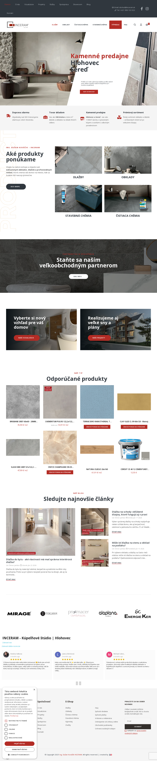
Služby (39, 718)
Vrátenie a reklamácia (103, 718)
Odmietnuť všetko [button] (19, 749)
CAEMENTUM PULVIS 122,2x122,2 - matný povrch (60, 421)
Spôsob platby (100, 715)
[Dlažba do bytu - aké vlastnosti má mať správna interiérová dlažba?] (40, 532)
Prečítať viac (14, 716)
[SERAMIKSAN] (138, 613)
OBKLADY (127, 177)
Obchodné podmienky (103, 725)
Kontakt (40, 732)
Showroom (41, 725)
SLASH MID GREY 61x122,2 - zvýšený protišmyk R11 (23, 467)
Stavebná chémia (72, 718)
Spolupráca (41, 721)
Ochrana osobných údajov (105, 728)
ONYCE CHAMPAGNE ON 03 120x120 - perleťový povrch (60, 467)
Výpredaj (69, 721)
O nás (39, 708)
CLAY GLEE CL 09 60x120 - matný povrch (134, 421)
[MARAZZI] (49, 613)
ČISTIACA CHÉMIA (128, 216)
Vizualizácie (41, 711)
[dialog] (19, 723)
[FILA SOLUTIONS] (108, 613)
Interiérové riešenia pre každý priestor (21, 553)
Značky (68, 725)
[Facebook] (142, 8)
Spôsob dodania (101, 711)
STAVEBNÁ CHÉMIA (78, 216)
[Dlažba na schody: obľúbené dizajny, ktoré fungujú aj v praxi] (94, 522)
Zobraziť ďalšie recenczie (11, 646)
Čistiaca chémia (71, 715)
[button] (78, 276)
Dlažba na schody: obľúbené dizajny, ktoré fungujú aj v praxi (129, 513)
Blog (39, 728)
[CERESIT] (78, 613)
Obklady (68, 711)
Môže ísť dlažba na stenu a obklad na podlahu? (130, 544)
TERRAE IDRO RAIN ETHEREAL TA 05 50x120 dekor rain (97, 421)
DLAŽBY (78, 177)
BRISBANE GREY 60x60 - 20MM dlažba (23, 421)
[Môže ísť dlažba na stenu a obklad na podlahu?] (94, 553)
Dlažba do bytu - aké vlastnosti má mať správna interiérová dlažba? (39, 561)
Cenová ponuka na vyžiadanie (60, 472)
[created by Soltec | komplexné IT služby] (110, 754)
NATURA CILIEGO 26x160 (97, 469)
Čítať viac (11, 579)
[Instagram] (147, 8)
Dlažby (68, 708)
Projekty (40, 715)
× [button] (34, 690)
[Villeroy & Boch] (19, 613)
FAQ (96, 708)
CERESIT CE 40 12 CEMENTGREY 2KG (134, 469)
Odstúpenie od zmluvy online (106, 722)
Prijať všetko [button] (19, 744)
